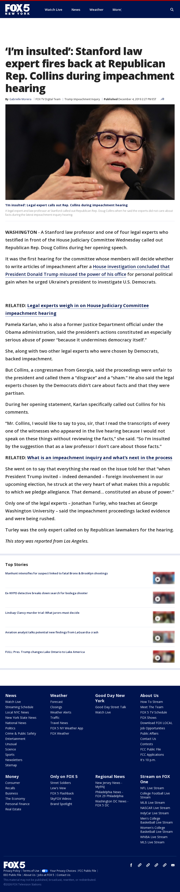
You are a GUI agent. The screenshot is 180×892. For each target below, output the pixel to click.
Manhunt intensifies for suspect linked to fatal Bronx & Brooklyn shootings (56, 573)
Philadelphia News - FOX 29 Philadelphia (109, 794)
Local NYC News (17, 712)
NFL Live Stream (152, 788)
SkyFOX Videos (60, 798)
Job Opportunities (152, 728)
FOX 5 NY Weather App (66, 728)
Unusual (11, 744)
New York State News (20, 717)
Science (10, 749)
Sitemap (11, 765)
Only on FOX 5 (63, 776)
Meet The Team (151, 707)
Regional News (110, 776)
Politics (10, 728)
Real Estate (13, 809)
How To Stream (151, 702)
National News (15, 723)
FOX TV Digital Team (48, 99)
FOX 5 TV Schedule (153, 712)
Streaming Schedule (19, 707)
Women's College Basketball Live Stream (156, 830)
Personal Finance (17, 804)
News (10, 695)
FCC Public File (150, 749)
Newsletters (13, 760)
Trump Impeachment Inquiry (82, 99)
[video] (164, 578)
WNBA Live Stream (153, 837)
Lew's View (58, 788)
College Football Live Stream (155, 795)
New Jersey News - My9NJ (108, 785)
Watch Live (13, 702)
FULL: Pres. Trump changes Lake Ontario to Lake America (45, 652)
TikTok (147, 865)
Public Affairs (149, 733)
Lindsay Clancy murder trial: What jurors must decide (42, 613)
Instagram (139, 865)
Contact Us (148, 739)
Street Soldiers (60, 783)
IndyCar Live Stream (154, 813)
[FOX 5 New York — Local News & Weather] (19, 9)
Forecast (56, 702)
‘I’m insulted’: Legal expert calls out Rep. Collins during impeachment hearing (66, 205)
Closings (56, 707)
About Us (149, 695)
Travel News (59, 723)
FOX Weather (59, 733)
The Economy (15, 798)
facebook (131, 865)
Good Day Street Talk (110, 707)
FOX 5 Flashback (62, 793)
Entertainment (15, 739)
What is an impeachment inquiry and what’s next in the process (99, 458)
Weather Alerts (60, 712)
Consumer (12, 783)
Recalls (10, 788)
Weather (58, 695)
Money (12, 776)
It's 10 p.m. (148, 760)
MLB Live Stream (152, 802)
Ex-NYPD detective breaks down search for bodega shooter (46, 593)
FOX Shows (148, 717)
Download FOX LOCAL (156, 723)
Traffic (54, 717)
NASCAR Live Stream (155, 808)
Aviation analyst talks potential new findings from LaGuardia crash (51, 632)
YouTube (156, 865)
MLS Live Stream (152, 842)
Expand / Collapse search (172, 9)
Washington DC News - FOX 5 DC (111, 803)
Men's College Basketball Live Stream (156, 820)
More (117, 9)
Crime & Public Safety (20, 733)
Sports (9, 754)
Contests (146, 744)
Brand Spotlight (61, 804)
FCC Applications (152, 754)
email (172, 865)
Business (11, 793)
